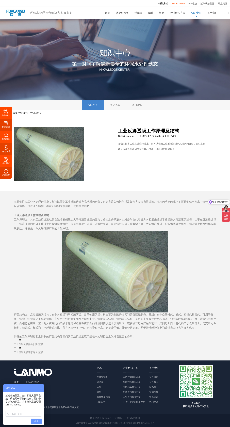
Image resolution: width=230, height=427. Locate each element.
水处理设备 (122, 12)
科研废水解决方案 (132, 392)
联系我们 (153, 387)
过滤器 (138, 12)
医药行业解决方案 (132, 376)
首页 (107, 12)
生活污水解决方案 (132, 382)
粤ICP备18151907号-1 (143, 423)
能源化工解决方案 (132, 387)
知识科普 (93, 104)
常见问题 (222, 3)
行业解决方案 (177, 12)
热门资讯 (137, 104)
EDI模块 (192, 3)
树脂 (161, 12)
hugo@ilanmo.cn (34, 402)
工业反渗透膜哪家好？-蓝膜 (28, 352)
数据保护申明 (133, 418)
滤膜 (150, 12)
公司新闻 (153, 382)
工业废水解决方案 (132, 397)
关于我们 (212, 12)
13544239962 (177, 3)
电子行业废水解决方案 (134, 402)
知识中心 (196, 12)
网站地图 (106, 418)
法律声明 (118, 418)
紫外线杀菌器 (207, 3)
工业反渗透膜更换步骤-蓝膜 (28, 344)
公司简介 (153, 376)
